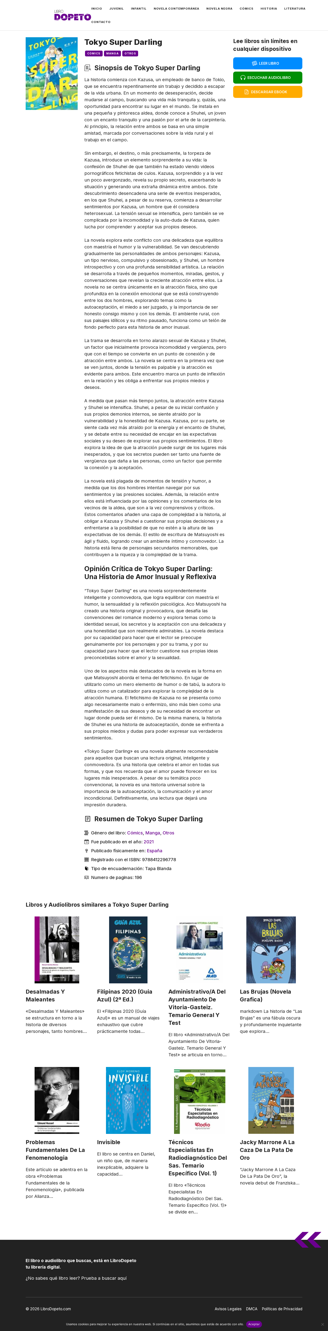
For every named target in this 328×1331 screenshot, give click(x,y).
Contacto (101, 22)
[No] (322, 1324)
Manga (112, 53)
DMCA (251, 1309)
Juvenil (116, 8)
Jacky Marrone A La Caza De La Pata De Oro (267, 1150)
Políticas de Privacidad (282, 1309)
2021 (149, 841)
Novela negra (219, 8)
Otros (130, 53)
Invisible (108, 1142)
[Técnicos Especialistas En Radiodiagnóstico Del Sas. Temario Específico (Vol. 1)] (199, 1100)
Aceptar (254, 1324)
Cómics (246, 8)
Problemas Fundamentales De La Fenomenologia (55, 1150)
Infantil (139, 8)
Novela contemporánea (176, 8)
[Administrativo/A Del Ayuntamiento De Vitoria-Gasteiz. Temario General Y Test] (199, 949)
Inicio (96, 8)
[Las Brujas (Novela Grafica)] (271, 949)
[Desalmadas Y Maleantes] (57, 949)
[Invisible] (128, 1100)
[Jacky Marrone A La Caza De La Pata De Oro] (271, 1100)
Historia (269, 8)
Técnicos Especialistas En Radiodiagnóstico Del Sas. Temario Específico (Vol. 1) (197, 1158)
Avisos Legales (228, 1309)
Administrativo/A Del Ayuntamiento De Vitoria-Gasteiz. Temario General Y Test (197, 1007)
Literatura (294, 8)
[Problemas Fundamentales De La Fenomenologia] (57, 1100)
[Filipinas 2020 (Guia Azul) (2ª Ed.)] (128, 949)
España (154, 850)
